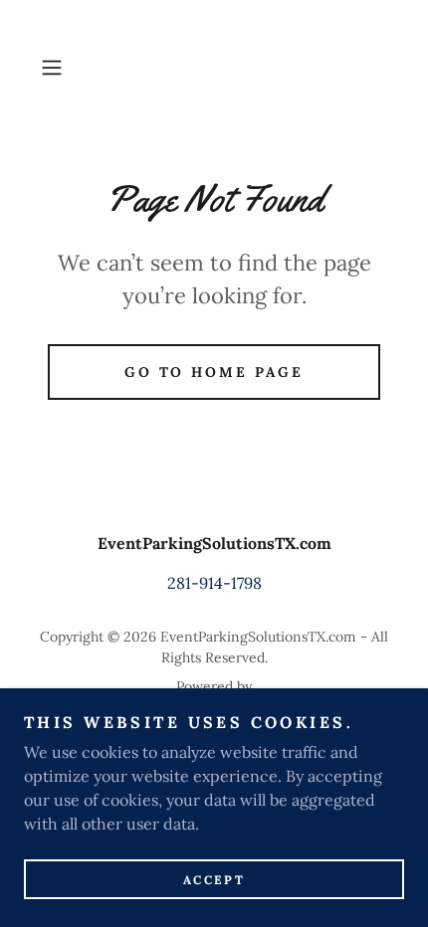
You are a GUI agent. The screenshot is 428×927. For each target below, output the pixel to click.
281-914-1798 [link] (214, 583)
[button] (59, 68)
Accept (214, 879)
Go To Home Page (214, 372)
